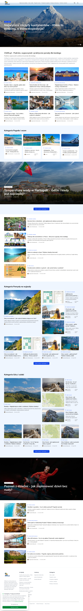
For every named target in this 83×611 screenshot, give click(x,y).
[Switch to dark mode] (78, 3)
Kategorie (52, 572)
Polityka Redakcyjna (39, 603)
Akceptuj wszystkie (14, 607)
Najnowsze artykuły (23, 2)
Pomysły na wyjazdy (46, 2)
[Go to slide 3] (80, 44)
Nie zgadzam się (14, 604)
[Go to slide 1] (78, 44)
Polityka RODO (32, 603)
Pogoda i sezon (37, 2)
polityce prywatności (19, 601)
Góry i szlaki (30, 2)
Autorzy (36, 572)
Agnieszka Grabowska (38, 574)
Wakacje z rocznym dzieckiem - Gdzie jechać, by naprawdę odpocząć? (25, 584)
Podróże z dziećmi (63, 2)
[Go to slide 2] (79, 44)
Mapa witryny (47, 603)
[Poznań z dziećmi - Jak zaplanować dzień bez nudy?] (41, 479)
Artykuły (21, 572)
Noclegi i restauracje (55, 2)
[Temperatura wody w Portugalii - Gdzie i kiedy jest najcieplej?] (41, 183)
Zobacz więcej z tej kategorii (40, 209)
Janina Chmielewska (8, 36)
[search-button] (74, 3)
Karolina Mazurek (7, 492)
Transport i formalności (36, 82)
